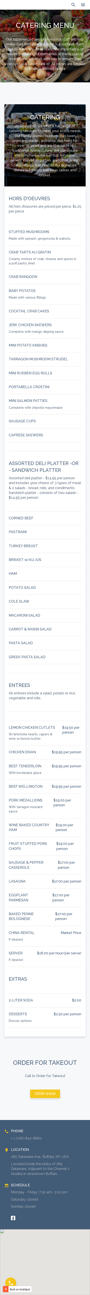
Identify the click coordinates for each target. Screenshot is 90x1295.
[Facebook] (13, 1218)
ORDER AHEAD (45, 1093)
